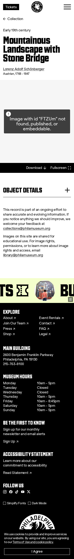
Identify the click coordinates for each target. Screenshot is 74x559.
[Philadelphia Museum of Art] (37, 7)
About (8, 318)
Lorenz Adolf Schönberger (23, 69)
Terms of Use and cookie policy (33, 542)
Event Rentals (49, 318)
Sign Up (9, 441)
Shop (7, 334)
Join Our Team (14, 323)
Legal (43, 334)
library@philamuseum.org (23, 255)
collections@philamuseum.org (26, 228)
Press (7, 328)
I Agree (37, 551)
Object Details (22, 190)
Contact (45, 323)
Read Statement (15, 473)
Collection (15, 19)
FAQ (42, 328)
